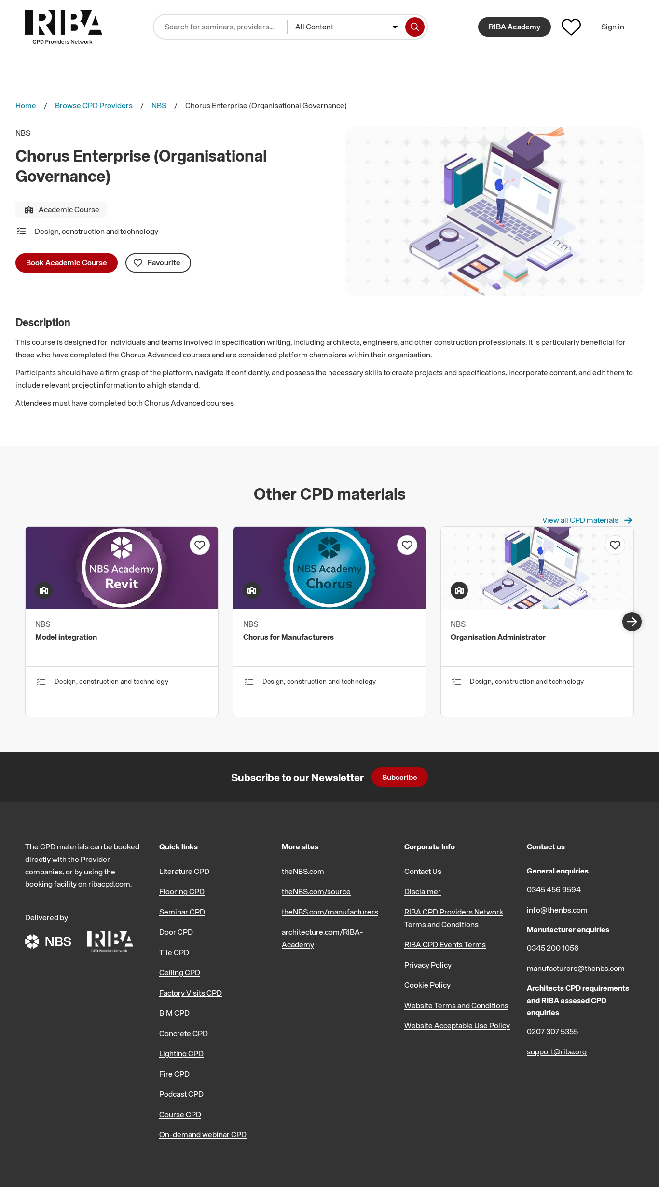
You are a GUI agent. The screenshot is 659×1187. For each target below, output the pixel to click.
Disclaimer (422, 891)
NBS (158, 105)
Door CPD (176, 932)
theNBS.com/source (316, 891)
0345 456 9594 (554, 889)
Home (25, 105)
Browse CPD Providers (94, 105)
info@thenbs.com (557, 910)
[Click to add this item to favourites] (200, 545)
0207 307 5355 (552, 1031)
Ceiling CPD (179, 972)
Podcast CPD (181, 1094)
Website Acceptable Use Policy (457, 1025)
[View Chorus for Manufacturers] (329, 606)
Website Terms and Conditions (456, 1005)
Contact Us (422, 871)
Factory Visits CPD (190, 993)
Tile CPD (174, 952)
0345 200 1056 (553, 948)
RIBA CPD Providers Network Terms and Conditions (453, 918)
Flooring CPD (182, 891)
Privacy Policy (428, 965)
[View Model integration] (122, 606)
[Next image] (632, 621)
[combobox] (346, 27)
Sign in (612, 26)
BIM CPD (174, 1013)
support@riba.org (557, 1051)
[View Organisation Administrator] (537, 606)
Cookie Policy (427, 985)
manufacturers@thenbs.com (576, 968)
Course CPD (180, 1114)
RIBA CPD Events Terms (445, 944)
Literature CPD (184, 871)
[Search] (415, 27)
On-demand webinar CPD (203, 1134)
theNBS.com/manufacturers (330, 911)
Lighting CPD (181, 1053)
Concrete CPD (183, 1033)
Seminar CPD (182, 911)
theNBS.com (303, 871)
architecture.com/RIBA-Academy (322, 938)
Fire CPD (174, 1074)
